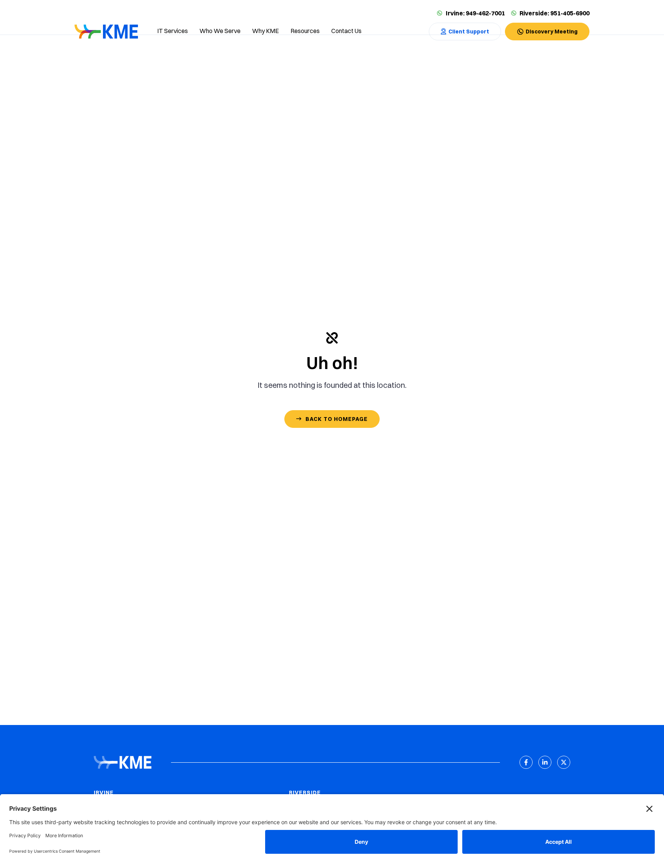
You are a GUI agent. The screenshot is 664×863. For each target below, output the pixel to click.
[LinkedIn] (544, 762)
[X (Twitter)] (563, 762)
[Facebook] (526, 762)
